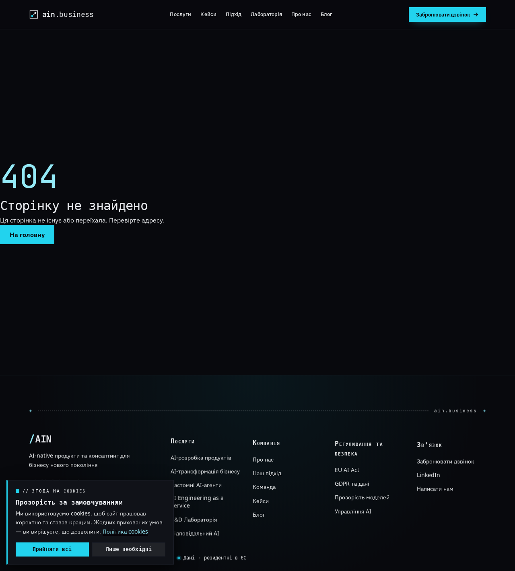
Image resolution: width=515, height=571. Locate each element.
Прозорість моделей (362, 497)
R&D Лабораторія (194, 520)
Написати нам (435, 489)
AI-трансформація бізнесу (205, 471)
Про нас (301, 14)
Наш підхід (267, 473)
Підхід (233, 14)
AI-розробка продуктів (201, 458)
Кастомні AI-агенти (196, 485)
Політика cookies (125, 531)
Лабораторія (266, 14)
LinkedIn (428, 475)
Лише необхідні (129, 549)
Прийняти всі (52, 549)
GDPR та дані (352, 484)
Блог (327, 14)
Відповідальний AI (195, 533)
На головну (27, 234)
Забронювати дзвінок (445, 461)
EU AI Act (347, 470)
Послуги (180, 14)
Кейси (208, 14)
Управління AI (353, 511)
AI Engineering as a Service (197, 502)
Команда (264, 487)
